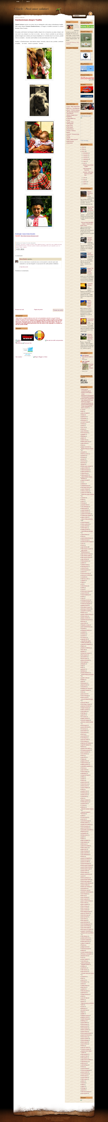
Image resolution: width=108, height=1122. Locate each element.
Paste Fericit (84, 831)
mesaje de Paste (85, 775)
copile (82, 582)
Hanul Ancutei (84, 685)
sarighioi (83, 966)
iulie (84, 163)
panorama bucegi (85, 820)
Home (17, 1)
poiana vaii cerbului (85, 886)
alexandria (83, 420)
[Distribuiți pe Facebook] (22, 249)
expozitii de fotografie (86, 644)
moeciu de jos (84, 782)
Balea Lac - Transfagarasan (73, 108)
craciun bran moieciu (86, 591)
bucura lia (83, 461)
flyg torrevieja (19, 343)
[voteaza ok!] (16, 340)
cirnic (82, 543)
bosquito (83, 452)
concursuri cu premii (86, 575)
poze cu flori (84, 902)
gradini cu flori (84, 677)
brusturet (23, 244)
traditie (25, 247)
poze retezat (84, 920)
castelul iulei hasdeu (86, 513)
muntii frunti (84, 796)
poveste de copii (85, 890)
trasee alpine (84, 1022)
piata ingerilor (84, 842)
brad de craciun (84, 453)
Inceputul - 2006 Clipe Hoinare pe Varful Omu (88, 174)
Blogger (68, 1117)
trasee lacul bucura (85, 1035)
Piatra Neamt (70, 127)
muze (82, 798)
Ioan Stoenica (85, 355)
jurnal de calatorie (85, 720)
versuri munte (84, 1077)
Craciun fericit (84, 593)
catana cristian (30, 244)
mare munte (84, 769)
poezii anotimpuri (85, 877)
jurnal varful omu (85, 727)
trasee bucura (84, 1026)
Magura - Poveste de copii (90, 193)
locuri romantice (85, 752)
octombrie (85, 157)
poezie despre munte (86, 867)
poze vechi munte (85, 927)
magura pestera (85, 764)
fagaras (83, 646)
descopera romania (85, 609)
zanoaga (83, 1088)
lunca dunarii (84, 753)
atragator (83, 434)
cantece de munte (85, 492)
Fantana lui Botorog (85, 647)
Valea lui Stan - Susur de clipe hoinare (90, 209)
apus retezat (84, 431)
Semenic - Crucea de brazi (73, 134)
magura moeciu (84, 762)
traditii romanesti (85, 1019)
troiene (82, 1045)
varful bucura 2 (84, 1061)
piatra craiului (36, 245)
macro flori (83, 757)
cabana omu (84, 473)
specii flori (83, 987)
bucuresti (83, 462)
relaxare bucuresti (85, 948)
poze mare (83, 918)
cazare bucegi (84, 522)
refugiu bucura (84, 946)
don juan (83, 621)
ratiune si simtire (85, 943)
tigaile (82, 1012)
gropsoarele (84, 683)
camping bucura (85, 485)
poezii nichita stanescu (86, 883)
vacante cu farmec (85, 1049)
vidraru (82, 1081)
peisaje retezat (84, 835)
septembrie (85, 159)
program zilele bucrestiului (87, 933)
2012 (83, 149)
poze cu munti (84, 908)
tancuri (82, 1001)
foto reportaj (84, 662)
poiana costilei (84, 884)
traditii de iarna (84, 1017)
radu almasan (84, 936)
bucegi (82, 459)
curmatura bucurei (85, 600)
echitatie (83, 632)
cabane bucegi (84, 480)
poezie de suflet (85, 861)
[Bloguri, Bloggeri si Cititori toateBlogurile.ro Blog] (40, 357)
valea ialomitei (84, 1054)
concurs (83, 571)
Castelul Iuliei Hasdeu (86, 515)
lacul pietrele (84, 736)
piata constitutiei (85, 840)
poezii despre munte (86, 879)
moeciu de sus (84, 784)
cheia (82, 536)
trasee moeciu (84, 1036)
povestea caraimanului (86, 892)
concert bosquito (85, 569)
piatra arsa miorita (85, 845)
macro (82, 755)
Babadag (83, 436)
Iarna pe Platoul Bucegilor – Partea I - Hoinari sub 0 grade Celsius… (86, 224)
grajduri (83, 679)
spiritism (83, 989)
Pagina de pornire (38, 309)
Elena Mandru (23, 259)
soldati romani (84, 985)
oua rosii (83, 819)
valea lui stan (84, 1056)
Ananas (83, 429)
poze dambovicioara (86, 911)
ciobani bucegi (84, 540)
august (84, 161)
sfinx (82, 978)
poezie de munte (85, 860)
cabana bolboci (84, 468)
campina (83, 483)
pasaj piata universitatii (86, 829)
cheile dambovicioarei (40, 244)
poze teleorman (84, 922)
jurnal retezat (84, 725)
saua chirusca (84, 971)
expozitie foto (84, 639)
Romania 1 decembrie (86, 954)
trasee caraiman (85, 1029)
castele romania (85, 512)
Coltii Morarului (84, 566)
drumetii (83, 628)
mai (84, 179)
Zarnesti (83, 1089)
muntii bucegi (84, 793)
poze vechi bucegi (85, 925)
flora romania (84, 655)
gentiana (83, 671)
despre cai (83, 612)
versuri (82, 1066)
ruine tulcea (84, 961)
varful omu (83, 1063)
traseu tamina (84, 1044)
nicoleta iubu (84, 803)
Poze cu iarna (84, 906)
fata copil (83, 649)
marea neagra (84, 771)
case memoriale (85, 506)
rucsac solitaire (84, 959)
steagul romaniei (85, 994)
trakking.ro (83, 1020)
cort (82, 584)
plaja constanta (84, 851)
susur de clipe (84, 998)
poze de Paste (84, 916)
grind (82, 681)
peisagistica (84, 833)
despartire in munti (85, 610)
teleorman (83, 1008)
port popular (52, 245)
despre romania (85, 617)
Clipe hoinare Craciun (86, 548)
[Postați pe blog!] (18, 249)
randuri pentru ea (85, 938)
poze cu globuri (84, 904)
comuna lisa (84, 568)
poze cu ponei (84, 909)
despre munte (84, 616)
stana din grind (84, 990)
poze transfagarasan (86, 924)
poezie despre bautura (86, 865)
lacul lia (83, 734)
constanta (83, 577)
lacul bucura (84, 732)
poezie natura (84, 872)
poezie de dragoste (85, 858)
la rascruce (83, 729)
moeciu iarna (84, 785)
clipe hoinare (84, 547)
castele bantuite (85, 510)
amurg (82, 425)
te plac (82, 1006)
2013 (83, 147)
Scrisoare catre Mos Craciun (89, 239)
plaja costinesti (84, 852)
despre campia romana (86, 614)
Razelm (83, 945)
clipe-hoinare (84, 559)
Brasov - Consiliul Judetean (73, 110)
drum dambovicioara (21, 245)
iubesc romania (84, 709)
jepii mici (83, 715)
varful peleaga (84, 1065)
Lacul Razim (84, 737)
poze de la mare (85, 915)
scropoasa (83, 976)
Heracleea (83, 686)
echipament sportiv (85, 630)
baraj (82, 445)
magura (83, 759)
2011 (83, 151)
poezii (82, 876)
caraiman (83, 497)
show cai (83, 980)
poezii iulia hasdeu (85, 881)
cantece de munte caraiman (87, 494)
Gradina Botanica (85, 672)
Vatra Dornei (70, 143)
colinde (83, 562)
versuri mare (84, 1075)
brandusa (83, 455)
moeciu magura (84, 787)
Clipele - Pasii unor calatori (31, 9)
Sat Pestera (84, 968)
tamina (82, 999)
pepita (82, 836)
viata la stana (84, 1079)
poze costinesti (84, 899)
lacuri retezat (84, 741)
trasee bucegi (84, 1024)
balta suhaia (84, 443)
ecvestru (83, 635)
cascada (83, 503)
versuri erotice (84, 1072)
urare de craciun (85, 1047)
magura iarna (84, 761)
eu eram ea (83, 637)
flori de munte (84, 658)
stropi (82, 996)
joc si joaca (83, 716)
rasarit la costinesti (85, 939)
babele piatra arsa (85, 441)
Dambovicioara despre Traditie (28, 20)
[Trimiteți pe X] (20, 249)
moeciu (83, 780)
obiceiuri (29, 245)
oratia (82, 815)
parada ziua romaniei (86, 824)
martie (84, 183)
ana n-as (83, 427)
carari (82, 499)
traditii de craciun (85, 1015)
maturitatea (83, 773)
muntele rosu (84, 791)
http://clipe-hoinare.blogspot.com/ (29, 236)
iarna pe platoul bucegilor (87, 699)
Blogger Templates (50, 1118)
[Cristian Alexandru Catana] (85, 139)
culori (82, 598)
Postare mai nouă (19, 309)
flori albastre (84, 656)
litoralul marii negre (85, 748)
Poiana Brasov (70, 128)
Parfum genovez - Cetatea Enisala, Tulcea (89, 303)
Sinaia (68, 136)
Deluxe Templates (64, 1118)
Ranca (68, 132)
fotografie (83, 663)
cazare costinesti (85, 524)
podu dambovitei (44, 245)
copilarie (83, 580)
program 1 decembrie (86, 931)
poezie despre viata (85, 868)
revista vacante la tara (86, 952)
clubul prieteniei (85, 561)
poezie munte (84, 870)
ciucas (82, 545)
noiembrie (85, 155)
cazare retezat (84, 526)
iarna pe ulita (84, 702)
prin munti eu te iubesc (86, 929)
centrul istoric (84, 527)
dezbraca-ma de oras (86, 619)
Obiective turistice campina (87, 809)
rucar (21, 247)
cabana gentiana (85, 471)
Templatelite (60, 1120)
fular (82, 667)
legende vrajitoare (85, 745)
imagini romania (85, 707)
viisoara (83, 1082)
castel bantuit (84, 508)
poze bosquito (84, 893)
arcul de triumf (84, 432)
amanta (83, 423)
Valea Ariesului (70, 141)
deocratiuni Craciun (85, 607)
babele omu (84, 439)
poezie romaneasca (85, 874)
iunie (84, 177)
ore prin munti (84, 817)
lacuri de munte (84, 739)
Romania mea (84, 955)
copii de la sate (50, 244)
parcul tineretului (85, 828)
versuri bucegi (84, 1068)
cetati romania (84, 534)
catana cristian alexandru (87, 519)
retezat (82, 950)
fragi (82, 665)
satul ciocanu (84, 969)
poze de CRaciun (85, 913)
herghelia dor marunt (86, 688)
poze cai (83, 895)
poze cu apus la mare (86, 900)
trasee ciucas (84, 1031)
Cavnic (68, 120)
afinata (82, 415)
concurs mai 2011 (85, 573)
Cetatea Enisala (85, 529)
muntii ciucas (84, 794)
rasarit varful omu (85, 941)
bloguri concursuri (85, 447)
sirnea (82, 983)
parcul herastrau (85, 826)
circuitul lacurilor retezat (86, 541)
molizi (82, 789)
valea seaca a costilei (86, 1059)
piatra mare (83, 849)
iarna (82, 692)
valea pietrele (84, 1057)
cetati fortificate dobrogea (87, 531)
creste (82, 596)
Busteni (83, 464)
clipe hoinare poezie (86, 557)
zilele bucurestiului (85, 1091)
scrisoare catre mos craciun (87, 973)
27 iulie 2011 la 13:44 (23, 266)
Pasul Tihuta (70, 125)
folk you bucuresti (85, 660)
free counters (19, 357)
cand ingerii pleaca (85, 487)
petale (82, 838)
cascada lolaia (84, 504)
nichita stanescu (85, 801)
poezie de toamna (85, 863)
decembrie (85, 153)
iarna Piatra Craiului (85, 704)
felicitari (83, 651)
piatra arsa (83, 844)
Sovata (68, 137)
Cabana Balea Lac (71, 118)
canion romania (84, 489)
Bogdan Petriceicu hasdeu (87, 448)
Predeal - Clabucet (71, 130)
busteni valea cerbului (86, 466)
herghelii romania (85, 690)
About (28, 1)
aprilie (84, 181)
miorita (82, 778)
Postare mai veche (58, 310)
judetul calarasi (84, 718)
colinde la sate (84, 564)
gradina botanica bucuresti (87, 674)
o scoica (83, 805)
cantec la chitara (85, 490)
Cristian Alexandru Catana (85, 115)
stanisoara (83, 992)
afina (82, 411)
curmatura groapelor (86, 601)
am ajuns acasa (85, 422)
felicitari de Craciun (85, 653)
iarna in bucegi (84, 695)
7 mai (82, 409)
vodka (82, 1084)
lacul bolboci (84, 730)
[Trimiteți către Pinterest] (23, 249)
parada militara (84, 822)
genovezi (83, 669)
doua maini (83, 623)
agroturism (83, 416)
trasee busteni (84, 1028)
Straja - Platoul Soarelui (72, 139)
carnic (82, 501)
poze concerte (84, 897)
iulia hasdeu (84, 711)
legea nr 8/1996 (51, 319)
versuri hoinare (84, 1073)
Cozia (82, 589)
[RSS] (90, 14)
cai (82, 482)
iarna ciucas (84, 693)
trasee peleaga (84, 1040)
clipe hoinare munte (85, 555)
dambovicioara (58, 244)
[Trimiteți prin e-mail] (17, 249)
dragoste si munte (85, 625)
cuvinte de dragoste (85, 603)
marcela (83, 768)
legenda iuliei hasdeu (86, 743)
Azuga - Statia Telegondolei (73, 106)
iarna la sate (84, 697)
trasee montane (84, 1038)
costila (82, 587)
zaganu (83, 1086)
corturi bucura (84, 585)
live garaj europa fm (85, 750)
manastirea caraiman (86, 766)
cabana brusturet (85, 469)
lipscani (83, 746)
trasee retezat (84, 1042)
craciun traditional (85, 594)
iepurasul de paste (85, 706)
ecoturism (83, 634)
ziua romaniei (84, 1093)
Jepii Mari (83, 713)
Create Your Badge (84, 140)
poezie (82, 856)
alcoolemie (83, 418)
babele (82, 438)
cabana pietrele (84, 475)
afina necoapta (84, 413)
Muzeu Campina (85, 800)
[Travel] (18, 341)
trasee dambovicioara (86, 1033)
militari (82, 777)
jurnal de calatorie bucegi (87, 722)
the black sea (84, 1010)
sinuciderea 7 (84, 982)
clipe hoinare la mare (86, 553)
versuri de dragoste (85, 1070)
